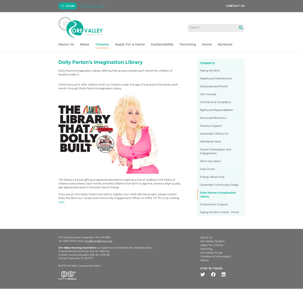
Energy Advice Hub (212, 176)
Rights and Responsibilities (216, 110)
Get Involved (208, 94)
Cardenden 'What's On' (214, 133)
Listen (70, 6)
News (84, 44)
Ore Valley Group (211, 252)
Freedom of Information (215, 256)
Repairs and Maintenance (216, 78)
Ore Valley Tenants (212, 241)
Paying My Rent (210, 70)
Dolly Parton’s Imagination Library (218, 194)
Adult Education (210, 161)
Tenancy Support (211, 125)
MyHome (225, 44)
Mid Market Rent (210, 141)
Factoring (188, 44)
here (61, 201)
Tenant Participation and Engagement (215, 151)
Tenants (102, 44)
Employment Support (214, 204)
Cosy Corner (207, 169)
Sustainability (162, 44)
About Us (66, 44)
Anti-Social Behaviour (213, 117)
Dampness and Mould (214, 86)
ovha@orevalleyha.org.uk (98, 241)
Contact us (235, 5)
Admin (204, 260)
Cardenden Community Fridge (219, 184)
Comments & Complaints (215, 102)
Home (207, 44)
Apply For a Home (130, 44)
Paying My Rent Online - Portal (219, 212)
